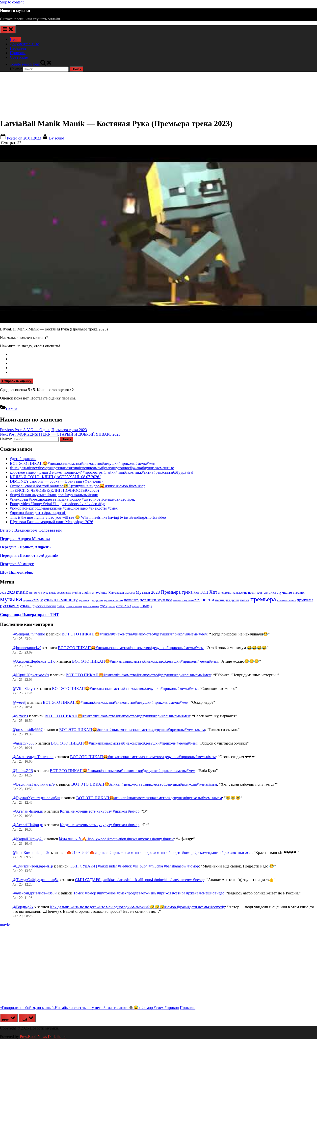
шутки (135, 606)
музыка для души (91, 600)
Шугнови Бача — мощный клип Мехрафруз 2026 (51, 522)
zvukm (76, 592)
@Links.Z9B (22, 771)
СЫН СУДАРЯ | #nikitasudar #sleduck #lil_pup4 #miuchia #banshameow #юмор (134, 866)
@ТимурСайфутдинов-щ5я (35, 880)
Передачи (18, 48)
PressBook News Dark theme (43, 1036)
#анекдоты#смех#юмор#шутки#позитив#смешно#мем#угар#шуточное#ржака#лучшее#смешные (92, 468)
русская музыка (15, 605)
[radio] (163, 354)
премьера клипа (286, 600)
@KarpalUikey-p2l (27, 839)
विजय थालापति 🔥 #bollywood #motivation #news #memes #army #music (116, 839)
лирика (270, 592)
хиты (111, 606)
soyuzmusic (64, 592)
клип (260, 592)
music (22, 592)
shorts (37, 592)
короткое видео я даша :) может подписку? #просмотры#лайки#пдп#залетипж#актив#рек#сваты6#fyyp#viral (101, 472)
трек (103, 606)
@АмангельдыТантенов (32, 757)
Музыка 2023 (148, 592)
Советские (19, 57)
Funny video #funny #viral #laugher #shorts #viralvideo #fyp (57, 504)
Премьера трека (176, 592)
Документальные (24, 44)
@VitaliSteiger (23, 688)
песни (207, 600)
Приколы (18, 53)
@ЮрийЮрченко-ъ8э (30, 675)
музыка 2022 (31, 600)
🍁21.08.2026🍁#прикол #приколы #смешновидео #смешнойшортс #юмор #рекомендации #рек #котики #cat (159, 852)
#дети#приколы (23, 459)
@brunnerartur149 (26, 648)
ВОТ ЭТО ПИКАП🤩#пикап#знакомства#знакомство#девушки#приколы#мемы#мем (83, 463)
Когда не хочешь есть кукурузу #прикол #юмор (99, 811)
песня (244, 600)
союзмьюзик (91, 606)
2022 (3, 592)
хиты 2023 (123, 606)
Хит (213, 592)
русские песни (44, 606)
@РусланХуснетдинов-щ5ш (36, 798)
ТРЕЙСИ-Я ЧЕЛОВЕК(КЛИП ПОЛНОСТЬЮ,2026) (54, 490)
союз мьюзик (74, 606)
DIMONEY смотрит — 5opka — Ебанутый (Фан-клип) (56, 481)
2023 (11, 592)
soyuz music (48, 592)
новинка (131, 600)
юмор (146, 605)
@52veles (20, 716)
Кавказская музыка (121, 592)
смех (61, 606)
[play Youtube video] (158, 234)
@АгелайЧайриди (27, 811)
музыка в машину (59, 599)
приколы (305, 599)
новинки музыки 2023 (186, 600)
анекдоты (225, 592)
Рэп (196, 592)
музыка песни (113, 600)
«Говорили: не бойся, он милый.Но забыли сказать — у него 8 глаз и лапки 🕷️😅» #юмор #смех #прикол (89, 1008)
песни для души (227, 600)
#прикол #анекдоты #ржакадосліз (38, 513)
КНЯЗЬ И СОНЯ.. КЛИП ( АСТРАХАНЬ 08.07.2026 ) (55, 477)
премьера (263, 599)
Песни (15, 39)
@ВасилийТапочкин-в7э (33, 784)
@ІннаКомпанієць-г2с (31, 852)
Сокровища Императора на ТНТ (29, 614)
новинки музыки (156, 599)
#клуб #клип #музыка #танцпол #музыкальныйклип (54, 495)
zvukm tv (88, 592)
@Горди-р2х (22, 907)
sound (56, 138)
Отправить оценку (16, 381)
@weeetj (19, 702)
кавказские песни (244, 592)
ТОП (204, 592)
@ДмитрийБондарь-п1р (32, 866)
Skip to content (12, 2)
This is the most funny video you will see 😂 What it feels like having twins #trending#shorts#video (88, 517)
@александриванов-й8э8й (34, 893)
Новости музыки (15, 10)
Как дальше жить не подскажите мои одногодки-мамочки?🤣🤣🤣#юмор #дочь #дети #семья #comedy (137, 907)
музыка (11, 599)
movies (5, 924)
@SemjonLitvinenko (28, 634)
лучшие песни (291, 592)
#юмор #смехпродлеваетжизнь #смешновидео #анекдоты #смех (64, 508)
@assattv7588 (23, 743)
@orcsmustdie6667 (27, 729)
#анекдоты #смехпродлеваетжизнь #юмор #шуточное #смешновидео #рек (72, 499)
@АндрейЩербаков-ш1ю (33, 661)
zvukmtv (101, 592)
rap (31, 592)
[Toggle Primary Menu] (8, 29)
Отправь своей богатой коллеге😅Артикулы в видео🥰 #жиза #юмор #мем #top (77, 486)
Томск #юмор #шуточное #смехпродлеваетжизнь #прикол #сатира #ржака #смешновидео (148, 893)
